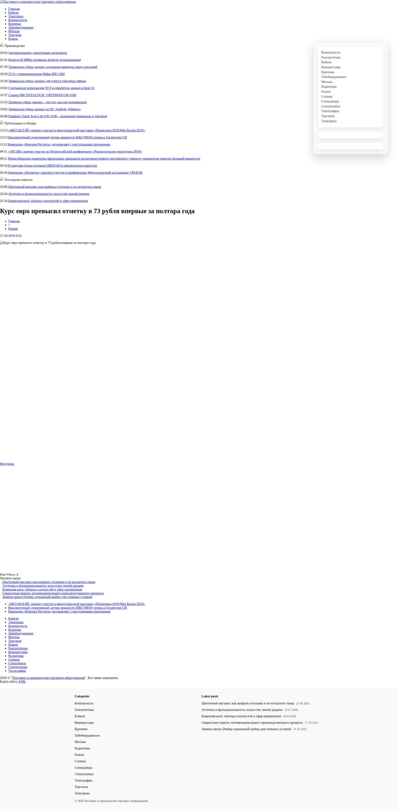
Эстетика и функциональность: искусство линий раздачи (48, 194)
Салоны (13, 659)
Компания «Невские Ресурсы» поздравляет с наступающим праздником (59, 144)
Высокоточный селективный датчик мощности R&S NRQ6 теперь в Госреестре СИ (67, 137)
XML (22, 681)
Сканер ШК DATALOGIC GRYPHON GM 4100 (42, 95)
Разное (13, 38)
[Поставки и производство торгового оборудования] (38, 2)
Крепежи (14, 24)
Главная (13, 9)
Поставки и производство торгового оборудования (48, 678)
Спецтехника (17, 667)
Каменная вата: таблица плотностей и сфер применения (48, 201)
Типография (17, 670)
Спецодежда (17, 663)
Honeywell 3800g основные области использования (44, 60)
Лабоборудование (20, 27)
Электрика (15, 16)
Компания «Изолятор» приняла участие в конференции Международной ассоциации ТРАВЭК (75, 172)
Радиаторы (16, 656)
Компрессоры (18, 652)
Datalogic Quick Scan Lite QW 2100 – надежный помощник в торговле (57, 116)
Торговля (14, 35)
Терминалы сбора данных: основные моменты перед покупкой (52, 67)
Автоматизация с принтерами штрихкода (37, 53)
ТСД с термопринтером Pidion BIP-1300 (36, 74)
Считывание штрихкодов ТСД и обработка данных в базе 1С (51, 88)
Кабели (13, 12)
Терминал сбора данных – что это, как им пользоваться (47, 102)
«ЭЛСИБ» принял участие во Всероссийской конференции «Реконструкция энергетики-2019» (75, 151)
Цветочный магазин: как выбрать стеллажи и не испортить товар (54, 186)
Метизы (13, 31)
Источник (7, 464)
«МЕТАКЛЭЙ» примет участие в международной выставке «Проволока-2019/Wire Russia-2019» (76, 130)
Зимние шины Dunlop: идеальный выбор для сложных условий (47, 597)
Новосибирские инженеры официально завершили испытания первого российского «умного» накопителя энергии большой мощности (104, 158)
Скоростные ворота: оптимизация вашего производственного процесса (53, 593)
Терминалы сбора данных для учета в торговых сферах (47, 81)
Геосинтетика (18, 648)
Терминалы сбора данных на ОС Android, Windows (44, 109)
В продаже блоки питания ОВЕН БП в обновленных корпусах (52, 165)
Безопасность (17, 20)
